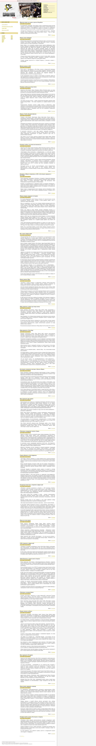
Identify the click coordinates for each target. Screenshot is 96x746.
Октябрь (3, 37)
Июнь (3, 40)
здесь (38, 0)
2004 (12, 38)
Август (3, 39)
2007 (12, 35)
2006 (12, 36)
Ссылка (53, 35)
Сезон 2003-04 (27, 23)
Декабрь (3, 35)
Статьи (45, 6)
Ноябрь (3, 36)
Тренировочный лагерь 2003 (7, 26)
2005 (12, 37)
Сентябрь (4, 38)
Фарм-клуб (46, 9)
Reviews (48, 12)
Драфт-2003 (4, 28)
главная (28, 18)
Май (2, 41)
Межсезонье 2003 (5, 30)
